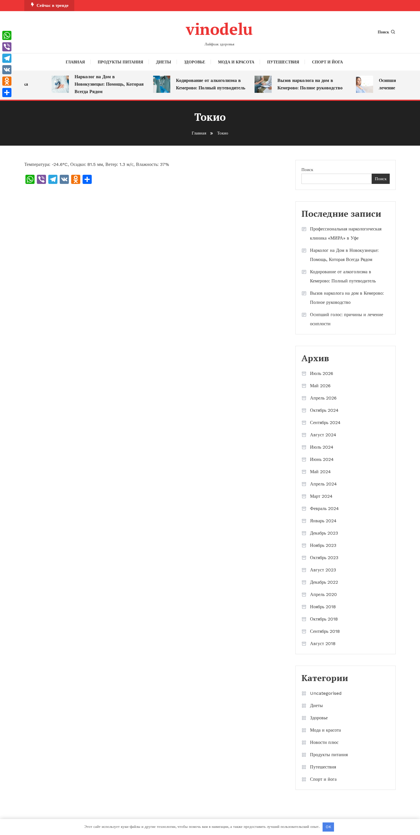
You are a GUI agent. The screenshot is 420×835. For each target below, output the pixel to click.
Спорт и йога (327, 62)
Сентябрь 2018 (325, 631)
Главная (75, 62)
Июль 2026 (321, 373)
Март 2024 (321, 496)
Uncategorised (326, 693)
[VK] (7, 69)
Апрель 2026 (323, 398)
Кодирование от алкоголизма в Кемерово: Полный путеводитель (204, 84)
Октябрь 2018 (324, 619)
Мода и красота (236, 62)
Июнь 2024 (322, 459)
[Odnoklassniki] (7, 81)
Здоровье (194, 62)
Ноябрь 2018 (323, 606)
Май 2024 (320, 471)
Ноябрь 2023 (323, 545)
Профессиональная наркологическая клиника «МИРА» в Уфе (345, 233)
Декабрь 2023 (324, 533)
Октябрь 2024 (324, 410)
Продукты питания (120, 62)
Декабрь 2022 (324, 582)
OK (328, 827)
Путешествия (283, 62)
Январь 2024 (323, 520)
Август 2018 (322, 643)
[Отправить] (7, 92)
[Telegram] (7, 58)
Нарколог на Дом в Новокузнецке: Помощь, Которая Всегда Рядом (103, 84)
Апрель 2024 (323, 484)
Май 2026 (320, 385)
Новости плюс (324, 742)
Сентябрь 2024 (325, 422)
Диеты (163, 62)
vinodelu (219, 28)
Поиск (383, 32)
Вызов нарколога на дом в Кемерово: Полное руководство (304, 84)
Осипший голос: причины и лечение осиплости (346, 319)
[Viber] (7, 47)
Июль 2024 (321, 447)
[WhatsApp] (7, 35)
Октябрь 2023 (324, 557)
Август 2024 (323, 434)
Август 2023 (323, 570)
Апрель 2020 (323, 594)
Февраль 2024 (324, 508)
